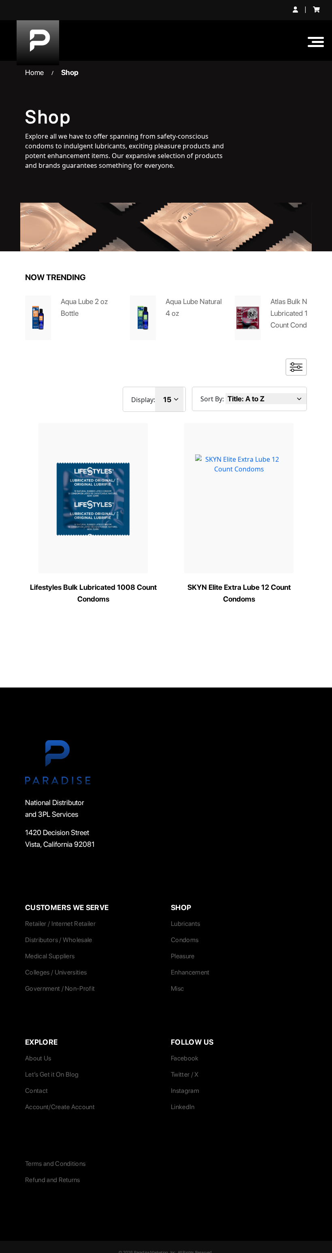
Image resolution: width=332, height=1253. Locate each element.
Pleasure (183, 956)
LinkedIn (183, 1107)
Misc (177, 988)
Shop (70, 72)
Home (34, 72)
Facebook (185, 1058)
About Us (38, 1058)
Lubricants (185, 923)
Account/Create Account (60, 1107)
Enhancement (190, 972)
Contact (36, 1091)
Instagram (185, 1091)
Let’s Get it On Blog (52, 1074)
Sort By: (212, 398)
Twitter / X (185, 1074)
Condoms (184, 940)
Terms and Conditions (55, 1163)
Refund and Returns (52, 1180)
